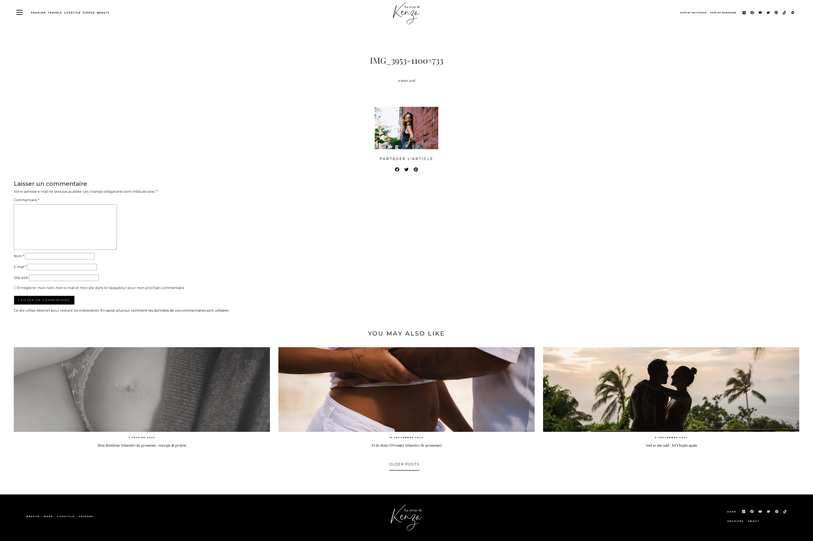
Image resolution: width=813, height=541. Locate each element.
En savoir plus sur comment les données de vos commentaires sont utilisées (164, 310)
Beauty (103, 12)
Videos (89, 12)
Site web (21, 278)
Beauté (32, 516)
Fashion (38, 12)
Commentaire (26, 200)
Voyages (86, 516)
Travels (55, 12)
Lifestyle (72, 12)
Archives (735, 521)
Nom (19, 256)
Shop (732, 512)
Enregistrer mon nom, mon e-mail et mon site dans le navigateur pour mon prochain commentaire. (101, 288)
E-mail (20, 267)
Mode (48, 516)
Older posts (404, 464)
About (754, 521)
